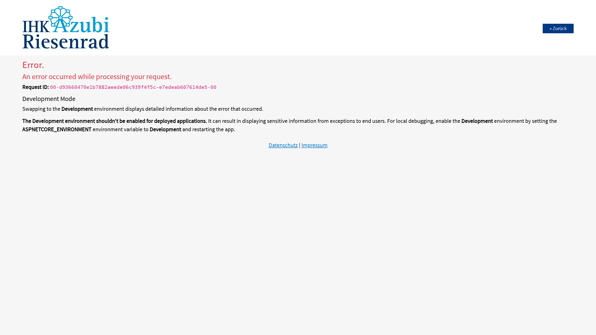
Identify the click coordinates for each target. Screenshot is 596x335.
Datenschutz (283, 145)
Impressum (314, 145)
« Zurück (558, 28)
